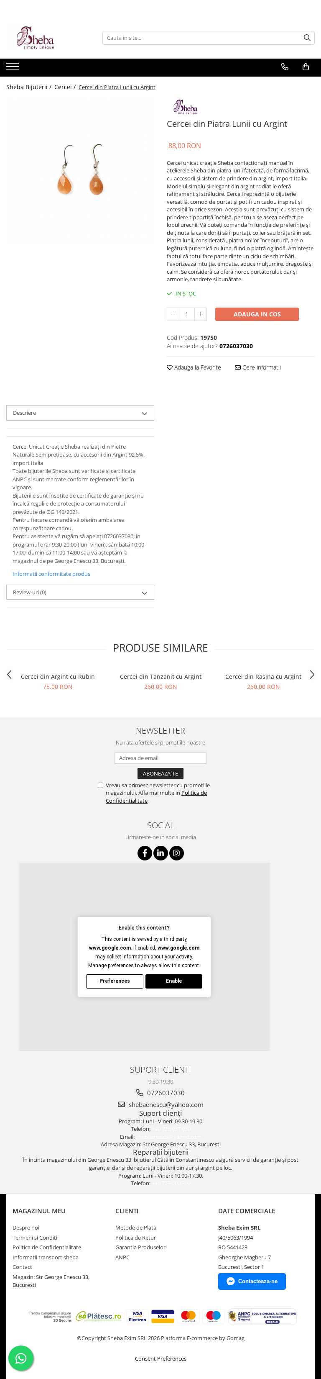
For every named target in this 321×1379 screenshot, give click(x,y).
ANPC (122, 1257)
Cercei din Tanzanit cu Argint (160, 677)
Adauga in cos (257, 314)
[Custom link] (13, 69)
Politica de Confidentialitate (47, 1247)
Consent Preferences (160, 1358)
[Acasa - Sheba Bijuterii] (48, 37)
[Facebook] (145, 853)
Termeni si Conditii (36, 1237)
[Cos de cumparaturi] (306, 67)
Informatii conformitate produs (51, 574)
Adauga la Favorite (197, 367)
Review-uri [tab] (29, 592)
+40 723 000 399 (171, 1183)
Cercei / (65, 87)
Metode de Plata (135, 1227)
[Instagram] (176, 853)
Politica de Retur (135, 1237)
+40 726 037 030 (171, 1128)
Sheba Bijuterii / (29, 87)
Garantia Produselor (140, 1247)
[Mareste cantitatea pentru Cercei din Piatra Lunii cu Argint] (200, 314)
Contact (22, 1267)
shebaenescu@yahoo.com (165, 1104)
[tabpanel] (80, 172)
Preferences (114, 981)
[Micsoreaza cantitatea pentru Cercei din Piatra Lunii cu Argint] (173, 314)
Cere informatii (261, 367)
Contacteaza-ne (258, 1281)
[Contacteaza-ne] (284, 67)
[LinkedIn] (160, 853)
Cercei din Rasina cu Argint (263, 677)
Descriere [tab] (24, 412)
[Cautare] (307, 38)
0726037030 (165, 1093)
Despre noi (26, 1227)
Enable (174, 981)
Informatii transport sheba (46, 1257)
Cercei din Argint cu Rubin (58, 677)
